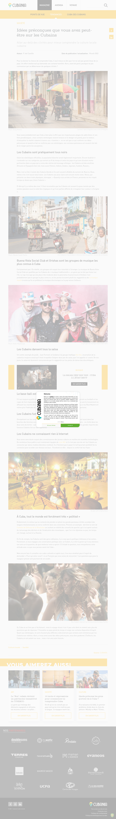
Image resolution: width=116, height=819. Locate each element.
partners (52, 396)
